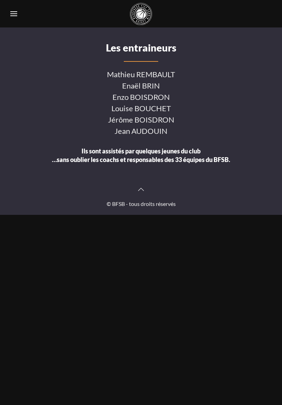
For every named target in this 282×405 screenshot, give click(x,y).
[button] (13, 13)
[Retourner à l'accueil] (141, 13)
